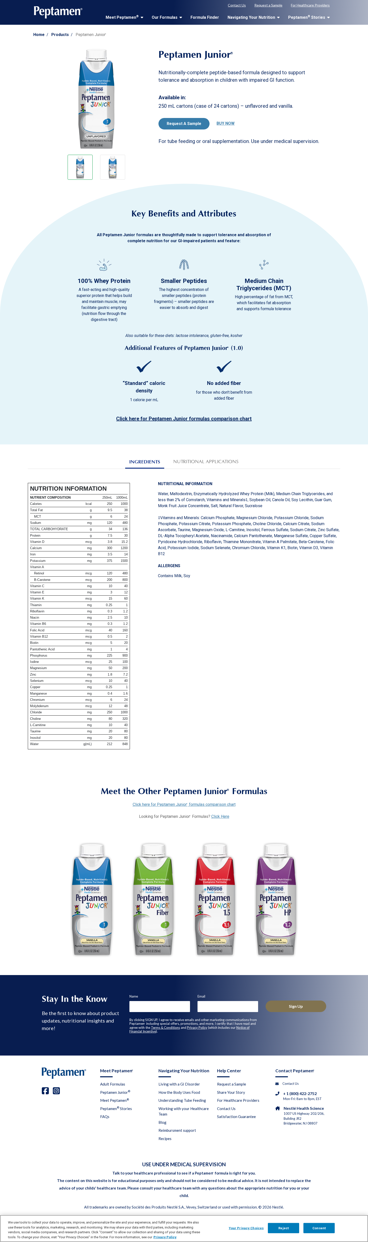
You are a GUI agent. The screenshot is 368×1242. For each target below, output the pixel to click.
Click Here (220, 816)
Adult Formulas (112, 1084)
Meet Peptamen (122, 17)
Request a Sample (268, 5)
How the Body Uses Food (179, 1092)
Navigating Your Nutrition (252, 17)
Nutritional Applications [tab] (206, 461)
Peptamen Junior (115, 1092)
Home (39, 34)
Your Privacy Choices (246, 1228)
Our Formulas (165, 17)
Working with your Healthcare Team (183, 1111)
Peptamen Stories (307, 17)
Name (133, 996)
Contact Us (237, 5)
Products (60, 34)
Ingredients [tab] (144, 462)
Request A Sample (184, 123)
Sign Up (296, 1006)
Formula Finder (205, 17)
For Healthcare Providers (310, 5)
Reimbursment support (177, 1130)
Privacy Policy (197, 1028)
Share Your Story (231, 1092)
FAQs (104, 1116)
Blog (162, 1122)
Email (201, 996)
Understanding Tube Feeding (182, 1100)
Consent (319, 1228)
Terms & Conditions (165, 1028)
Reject (283, 1228)
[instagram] (56, 1091)
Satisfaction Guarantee (236, 1116)
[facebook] (45, 1091)
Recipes (164, 1138)
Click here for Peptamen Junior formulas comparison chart (184, 804)
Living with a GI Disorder (179, 1084)
